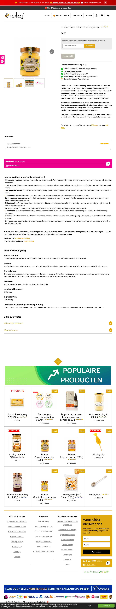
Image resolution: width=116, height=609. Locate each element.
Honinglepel (95, 494)
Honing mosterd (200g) (17, 456)
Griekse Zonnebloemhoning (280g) (44, 457)
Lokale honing (67, 544)
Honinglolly (99, 454)
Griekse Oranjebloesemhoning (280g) (44, 497)
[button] (8, 83)
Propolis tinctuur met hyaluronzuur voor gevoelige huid (71, 417)
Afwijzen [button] (89, 606)
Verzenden (90, 46)
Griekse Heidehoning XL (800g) (17, 496)
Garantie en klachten (17, 531)
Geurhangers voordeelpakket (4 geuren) (44, 417)
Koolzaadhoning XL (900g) (99, 416)
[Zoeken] (102, 15)
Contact (17, 557)
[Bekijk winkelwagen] (108, 15)
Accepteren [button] (106, 606)
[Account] (96, 15)
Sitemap (17, 552)
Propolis (67, 560)
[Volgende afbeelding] (52, 51)
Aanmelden (96, 552)
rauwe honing (29, 241)
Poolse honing (67, 550)
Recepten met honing (67, 529)
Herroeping (17, 546)
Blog (67, 565)
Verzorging (67, 555)
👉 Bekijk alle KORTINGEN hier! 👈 (65, 3)
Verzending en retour (17, 526)
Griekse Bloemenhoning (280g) (71, 456)
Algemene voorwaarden (17, 521)
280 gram (94, 125)
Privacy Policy (17, 541)
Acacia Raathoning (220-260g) (17, 416)
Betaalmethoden (17, 536)
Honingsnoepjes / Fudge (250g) (71, 496)
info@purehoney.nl (44, 541)
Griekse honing (67, 539)
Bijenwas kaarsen (67, 534)
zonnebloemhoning (22, 238)
